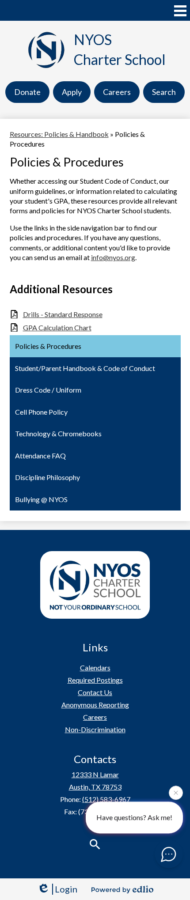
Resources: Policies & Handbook (59, 134)
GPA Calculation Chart (57, 327)
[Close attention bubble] (176, 792)
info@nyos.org (113, 257)
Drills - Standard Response (63, 314)
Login (66, 889)
